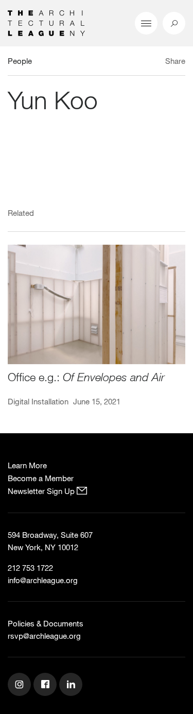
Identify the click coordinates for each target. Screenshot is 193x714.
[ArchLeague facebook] (46, 686)
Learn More (27, 465)
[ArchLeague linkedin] (72, 686)
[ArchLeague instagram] (20, 686)
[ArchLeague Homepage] (46, 22)
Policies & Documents (45, 623)
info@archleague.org (43, 580)
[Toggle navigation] (146, 23)
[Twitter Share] (144, 62)
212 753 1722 (30, 567)
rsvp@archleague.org (44, 635)
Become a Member (41, 478)
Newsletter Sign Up (42, 491)
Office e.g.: (86, 377)
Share (175, 60)
